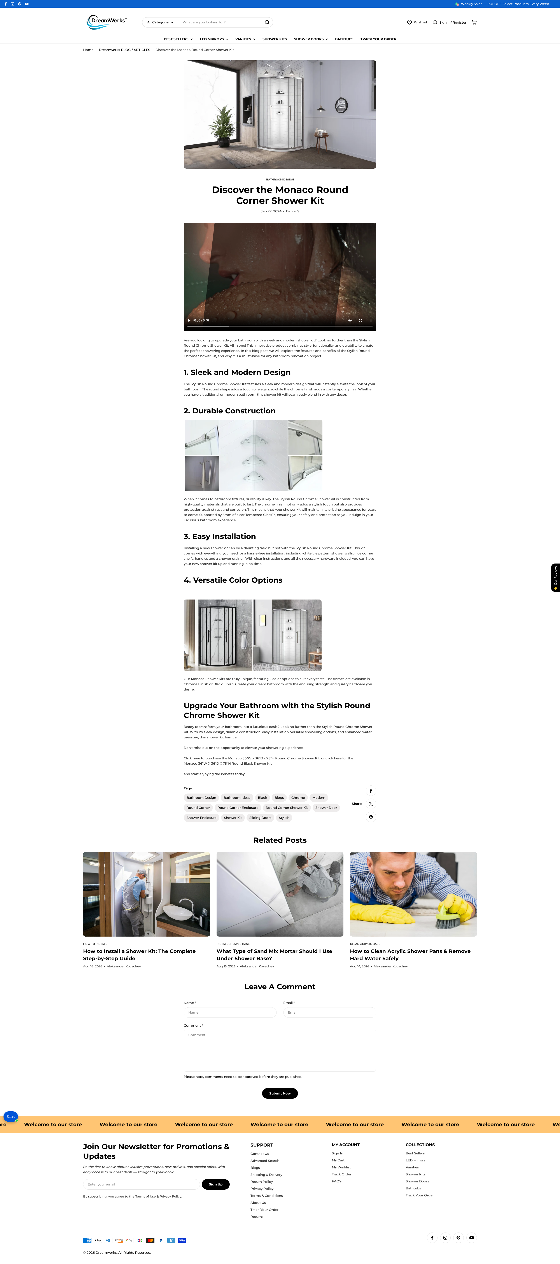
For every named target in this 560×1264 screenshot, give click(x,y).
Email (289, 1003)
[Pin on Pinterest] (371, 817)
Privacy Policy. (171, 1196)
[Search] (267, 22)
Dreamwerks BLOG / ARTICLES (124, 50)
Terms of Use (145, 1196)
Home (88, 50)
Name (190, 1003)
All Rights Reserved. (134, 1252)
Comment (193, 1025)
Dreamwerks (106, 1252)
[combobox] (207, 22)
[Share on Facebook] (371, 790)
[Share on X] (371, 804)
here (196, 758)
